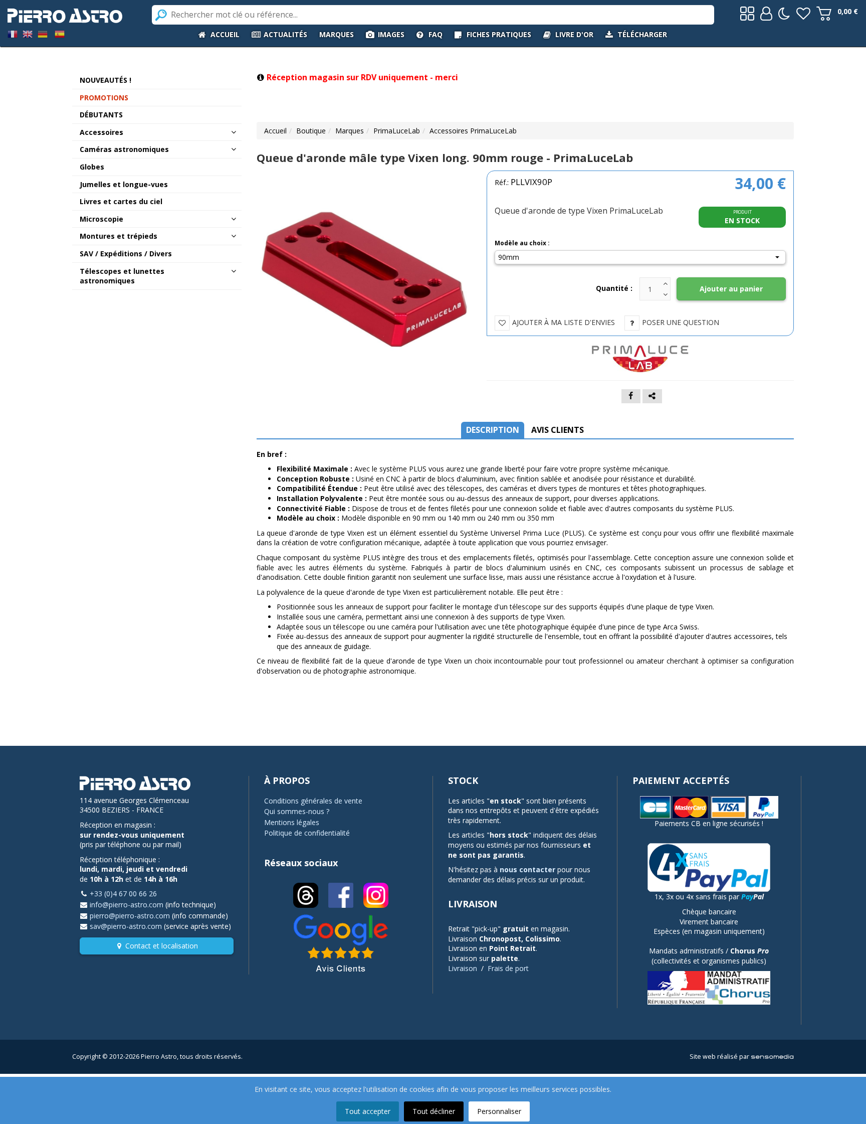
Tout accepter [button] (367, 1111)
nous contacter (527, 869)
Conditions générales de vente (313, 801)
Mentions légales (291, 822)
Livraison (462, 968)
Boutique (311, 130)
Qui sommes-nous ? (296, 811)
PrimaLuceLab (396, 130)
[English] (28, 33)
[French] (13, 33)
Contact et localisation (161, 945)
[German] (43, 33)
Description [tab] (492, 429)
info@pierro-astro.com (126, 904)
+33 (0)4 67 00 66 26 (123, 893)
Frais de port (508, 968)
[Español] (60, 33)
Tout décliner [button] (433, 1111)
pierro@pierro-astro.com (130, 915)
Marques (349, 130)
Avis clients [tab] (557, 429)
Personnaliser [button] (499, 1111)
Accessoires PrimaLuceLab (473, 130)
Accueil (275, 130)
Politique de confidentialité (307, 833)
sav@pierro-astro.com (126, 926)
